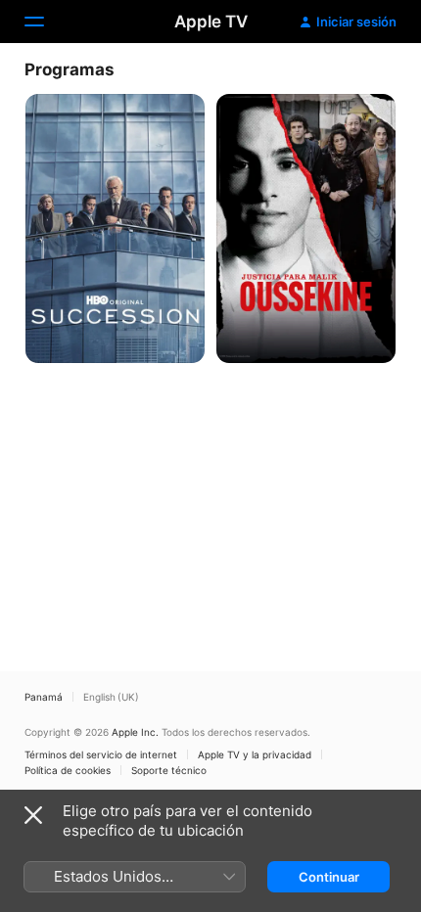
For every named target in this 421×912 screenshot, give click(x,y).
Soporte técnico (169, 770)
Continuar (329, 877)
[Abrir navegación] (46, 21)
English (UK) (111, 697)
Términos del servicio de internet (100, 754)
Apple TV (211, 21)
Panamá (43, 697)
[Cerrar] (33, 815)
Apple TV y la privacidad (254, 754)
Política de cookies (67, 770)
